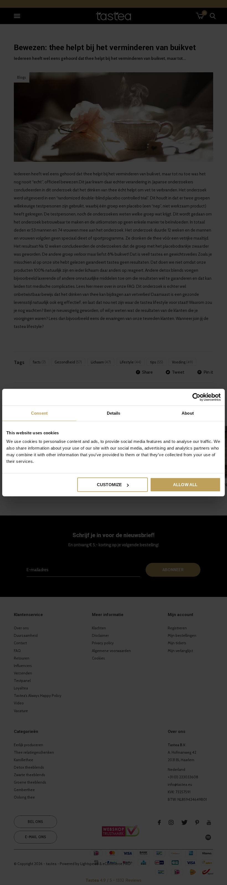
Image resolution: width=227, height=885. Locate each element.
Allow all (185, 484)
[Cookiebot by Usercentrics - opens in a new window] (196, 397)
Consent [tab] (39, 413)
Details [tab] (113, 413)
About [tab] (188, 413)
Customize (109, 484)
